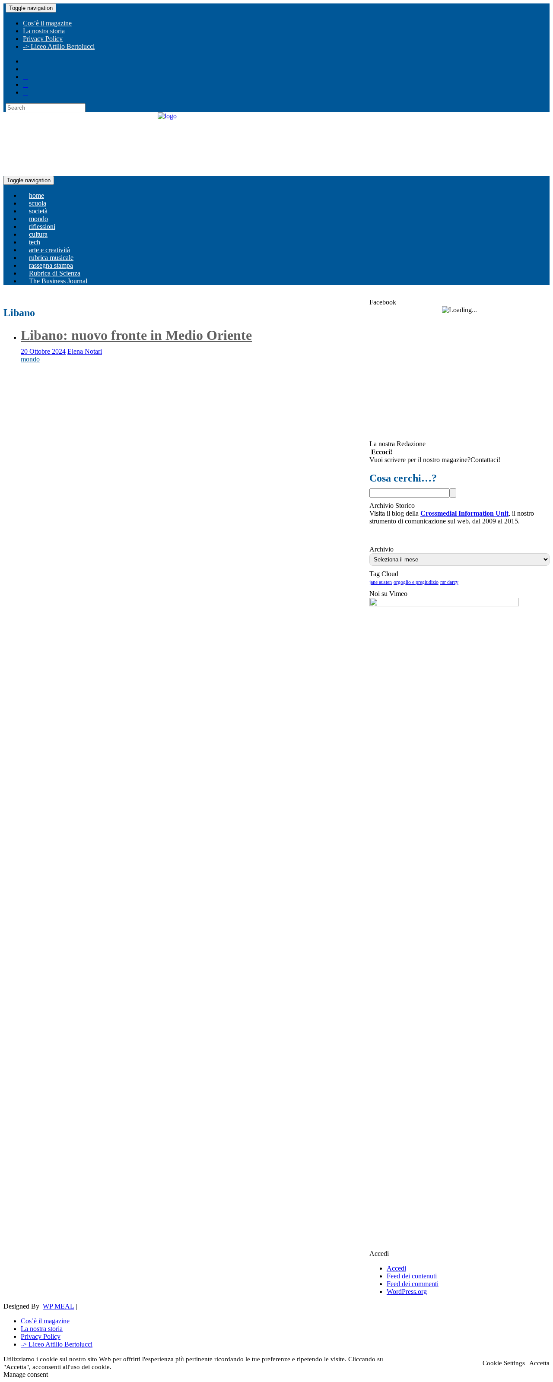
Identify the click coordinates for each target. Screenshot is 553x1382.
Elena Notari (84, 351)
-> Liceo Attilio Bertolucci (59, 46)
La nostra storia (44, 31)
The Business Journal (58, 281)
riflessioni (42, 226)
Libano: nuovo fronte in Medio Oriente (136, 335)
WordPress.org (407, 1291)
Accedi (396, 1268)
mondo (38, 218)
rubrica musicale (51, 257)
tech (34, 242)
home (36, 195)
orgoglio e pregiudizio (416, 582)
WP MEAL (58, 1306)
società (38, 211)
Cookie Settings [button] (504, 1363)
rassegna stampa (51, 265)
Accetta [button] (539, 1363)
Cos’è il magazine (47, 23)
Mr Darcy (449, 582)
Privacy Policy (43, 38)
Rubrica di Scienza (54, 273)
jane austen (380, 582)
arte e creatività (49, 250)
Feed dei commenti (413, 1283)
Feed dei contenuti (412, 1276)
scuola (37, 203)
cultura (38, 234)
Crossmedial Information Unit (464, 513)
